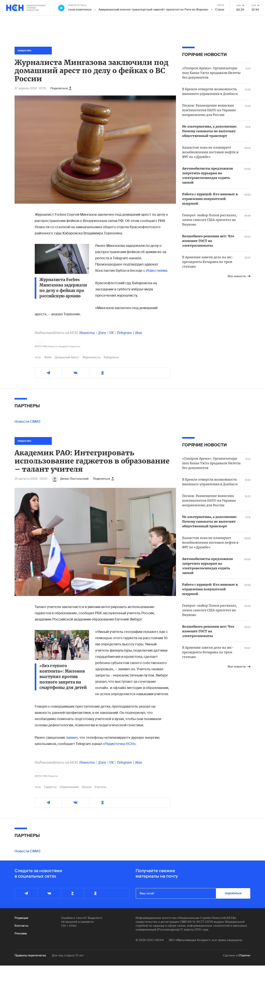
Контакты (21, 926)
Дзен (102, 332)
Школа (86, 787)
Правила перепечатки (30, 955)
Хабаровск (111, 357)
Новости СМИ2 (28, 421)
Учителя (100, 787)
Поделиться (59, 88)
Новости (87, 332)
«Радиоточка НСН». (119, 743)
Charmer (244, 955)
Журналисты (91, 357)
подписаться (233, 893)
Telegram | (126, 332)
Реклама (21, 933)
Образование (69, 787)
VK (111, 332)
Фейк (48, 357)
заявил (72, 737)
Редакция (21, 918)
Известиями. (157, 270)
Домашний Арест (67, 357)
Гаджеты (50, 787)
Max (138, 332)
